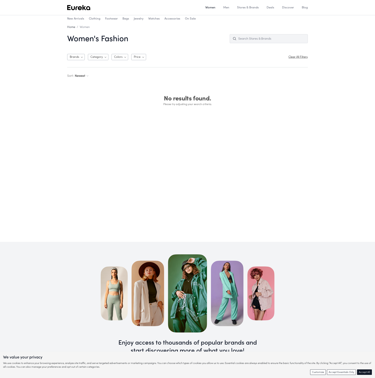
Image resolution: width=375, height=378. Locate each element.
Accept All (364, 372)
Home (71, 27)
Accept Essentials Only (341, 372)
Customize (318, 372)
